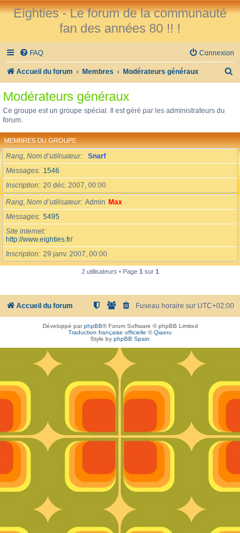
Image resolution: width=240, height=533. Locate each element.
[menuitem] (31, 53)
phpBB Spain (132, 339)
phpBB (93, 326)
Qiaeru (163, 332)
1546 (51, 171)
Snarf (97, 156)
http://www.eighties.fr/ (39, 239)
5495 (51, 217)
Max (115, 202)
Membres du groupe (40, 140)
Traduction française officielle (107, 332)
